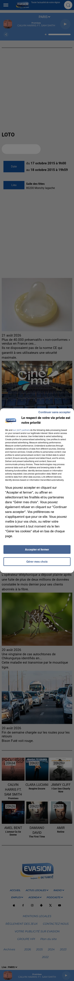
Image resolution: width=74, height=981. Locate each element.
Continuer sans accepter (54, 412)
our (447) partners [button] (21, 429)
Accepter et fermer (37, 549)
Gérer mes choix (37, 561)
